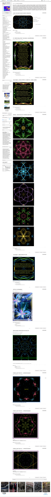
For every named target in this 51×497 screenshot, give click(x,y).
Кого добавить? (8, 133)
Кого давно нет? (4, 133)
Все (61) (11, 147)
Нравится (41, 35)
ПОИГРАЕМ (20, 7)
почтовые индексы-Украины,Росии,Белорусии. (6, 50)
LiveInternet (4, 0)
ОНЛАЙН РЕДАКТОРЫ (35, 7)
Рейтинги (15, 0)
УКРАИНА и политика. (38, 5)
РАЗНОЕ (4, 54)
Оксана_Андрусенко (8, 143)
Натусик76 (7, 156)
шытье (3, 77)
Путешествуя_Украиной (8, 163)
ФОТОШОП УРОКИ (5, 74)
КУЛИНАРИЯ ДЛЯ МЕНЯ (29, 8)
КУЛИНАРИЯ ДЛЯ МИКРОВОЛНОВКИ (22, 8)
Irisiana (9, 150)
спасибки (4, 63)
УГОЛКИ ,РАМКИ (4, 65)
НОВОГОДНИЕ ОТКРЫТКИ (42, 7)
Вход (11, 0)
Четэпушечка (4, 144)
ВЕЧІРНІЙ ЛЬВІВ (7, 97)
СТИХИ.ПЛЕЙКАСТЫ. (17, 107)
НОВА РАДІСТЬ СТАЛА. (5, 88)
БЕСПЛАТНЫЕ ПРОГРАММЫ (6, 21)
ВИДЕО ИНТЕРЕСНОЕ (5, 22)
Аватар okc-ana (7, 9)
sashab (6, 155)
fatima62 (9, 134)
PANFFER (4, 153)
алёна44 (9, 139)
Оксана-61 (9, 156)
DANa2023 (7, 149)
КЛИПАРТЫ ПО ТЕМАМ (39, 8)
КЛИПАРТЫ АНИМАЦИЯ (5, 36)
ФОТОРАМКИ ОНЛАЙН (5, 70)
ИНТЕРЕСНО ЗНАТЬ (5, 32)
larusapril (9, 135)
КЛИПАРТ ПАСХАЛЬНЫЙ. (5, 34)
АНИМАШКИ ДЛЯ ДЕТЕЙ (5, 20)
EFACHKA (4, 134)
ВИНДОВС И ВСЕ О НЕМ (5, 23)
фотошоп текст (4, 73)
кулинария (4, 127)
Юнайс (3, 17)
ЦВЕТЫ (3, 76)
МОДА (13, 8)
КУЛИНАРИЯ (4, 38)
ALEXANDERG (4, 149)
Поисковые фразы (8, 170)
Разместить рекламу (45, 494)
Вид (42, 0)
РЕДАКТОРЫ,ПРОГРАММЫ (6, 56)
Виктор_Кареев (9, 140)
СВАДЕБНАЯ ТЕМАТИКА (17, 6)
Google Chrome (19, 10)
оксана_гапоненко (7, 158)
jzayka (5, 135)
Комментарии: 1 (7, 86)
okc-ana (3, 19)
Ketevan (7, 135)
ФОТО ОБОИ (17, 5)
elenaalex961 (6, 134)
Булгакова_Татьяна (5, 140)
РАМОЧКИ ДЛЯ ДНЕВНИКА (17, 281)
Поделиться (44, 35)
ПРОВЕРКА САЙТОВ (5, 52)
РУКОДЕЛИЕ (29, 6)
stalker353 (8, 155)
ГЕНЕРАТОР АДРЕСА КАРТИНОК (6, 27)
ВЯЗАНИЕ (19, 9)
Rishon (10, 138)
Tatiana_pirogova (4, 139)
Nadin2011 (8, 137)
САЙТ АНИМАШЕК (5, 59)
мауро (3, 143)
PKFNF (3, 138)
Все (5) (11, 81)
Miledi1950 (6, 136)
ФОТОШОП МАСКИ (5, 71)
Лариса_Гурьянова (8, 142)
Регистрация (9, 0)
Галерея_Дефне (4, 141)
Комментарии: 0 (7, 85)
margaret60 (4, 136)
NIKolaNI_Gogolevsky (5, 152)
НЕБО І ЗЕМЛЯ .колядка (5, 87)
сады (3, 58)
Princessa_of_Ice (6, 138)
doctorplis (9, 154)
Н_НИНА (5, 143)
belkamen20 (6, 154)
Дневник (44, 12)
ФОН (3, 67)
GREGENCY (4, 150)
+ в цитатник (21, 14)
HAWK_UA (6, 150)
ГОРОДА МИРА (4, 28)
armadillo (4, 154)
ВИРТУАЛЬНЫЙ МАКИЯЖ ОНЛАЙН (7, 24)
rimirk (8, 138)
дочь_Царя (7, 141)
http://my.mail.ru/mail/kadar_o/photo (27, 363)
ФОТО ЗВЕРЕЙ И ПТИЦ (22, 5)
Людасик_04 (4, 156)
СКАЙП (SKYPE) (4, 61)
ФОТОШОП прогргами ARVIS (6, 72)
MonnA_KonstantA (5, 137)
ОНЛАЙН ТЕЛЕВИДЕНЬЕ (5, 48)
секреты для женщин (5, 60)
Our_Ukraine (4, 163)
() (38, 35)
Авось (19, 0)
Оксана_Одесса (4, 157)
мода (5, 127)
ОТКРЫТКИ (24, 7)
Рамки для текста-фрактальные (6, 55)
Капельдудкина (4, 142)
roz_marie (4, 155)
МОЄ (3, 42)
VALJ (7, 139)
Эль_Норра (7, 144)
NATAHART (6, 151)
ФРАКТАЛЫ (4, 75)
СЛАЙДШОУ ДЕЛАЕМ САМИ (6, 62)
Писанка (7, 157)
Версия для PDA (45, 493)
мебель (16, 8)
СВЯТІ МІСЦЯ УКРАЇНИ (7, 103)
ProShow (4, 18)
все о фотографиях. (5, 26)
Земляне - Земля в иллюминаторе (7, 84)
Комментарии (37, 35)
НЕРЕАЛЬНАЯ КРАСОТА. (5, 46)
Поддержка (41, 0)
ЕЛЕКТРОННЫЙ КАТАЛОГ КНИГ (6, 30)
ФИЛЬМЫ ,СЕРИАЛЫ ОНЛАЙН (31, 5)
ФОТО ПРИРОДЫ (5, 69)
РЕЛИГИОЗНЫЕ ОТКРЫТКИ (6, 57)
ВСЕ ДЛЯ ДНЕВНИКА (5, 25)
